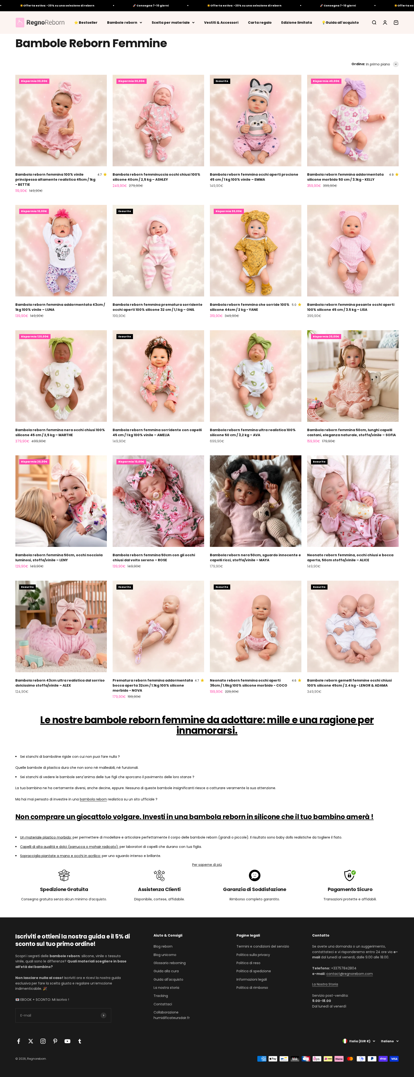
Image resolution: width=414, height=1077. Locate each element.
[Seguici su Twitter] (31, 1041)
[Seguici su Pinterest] (55, 1041)
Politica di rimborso (252, 987)
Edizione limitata (296, 22)
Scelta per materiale (171, 22)
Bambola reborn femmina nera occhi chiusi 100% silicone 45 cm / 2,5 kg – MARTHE (60, 432)
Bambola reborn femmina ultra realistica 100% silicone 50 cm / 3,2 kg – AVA (253, 432)
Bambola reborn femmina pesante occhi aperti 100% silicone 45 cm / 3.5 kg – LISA (350, 307)
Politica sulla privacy (253, 954)
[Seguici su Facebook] (18, 1041)
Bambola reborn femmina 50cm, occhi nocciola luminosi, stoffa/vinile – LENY (59, 557)
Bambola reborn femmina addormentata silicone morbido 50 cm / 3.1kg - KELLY (345, 177)
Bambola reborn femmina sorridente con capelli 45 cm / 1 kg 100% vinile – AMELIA (157, 432)
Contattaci (163, 1004)
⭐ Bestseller (86, 22)
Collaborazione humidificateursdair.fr (172, 1015)
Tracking (161, 995)
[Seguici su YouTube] (67, 1041)
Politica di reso (248, 963)
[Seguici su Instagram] (43, 1041)
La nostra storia (166, 987)
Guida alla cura (166, 971)
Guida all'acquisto (168, 979)
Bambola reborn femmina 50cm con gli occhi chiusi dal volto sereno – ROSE (154, 557)
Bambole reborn (122, 22)
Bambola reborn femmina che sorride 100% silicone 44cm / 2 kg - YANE (249, 307)
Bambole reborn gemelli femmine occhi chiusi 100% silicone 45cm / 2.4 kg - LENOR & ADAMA (349, 683)
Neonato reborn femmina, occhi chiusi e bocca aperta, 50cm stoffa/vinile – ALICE (350, 557)
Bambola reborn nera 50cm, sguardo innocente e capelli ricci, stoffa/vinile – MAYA (255, 557)
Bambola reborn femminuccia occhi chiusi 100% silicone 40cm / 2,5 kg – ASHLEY (156, 177)
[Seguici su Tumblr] (79, 1041)
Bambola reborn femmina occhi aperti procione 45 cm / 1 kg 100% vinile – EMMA (254, 177)
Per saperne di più (207, 864)
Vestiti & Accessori (221, 22)
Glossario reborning (170, 963)
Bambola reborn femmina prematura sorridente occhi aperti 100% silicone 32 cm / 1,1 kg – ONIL (157, 307)
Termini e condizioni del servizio (262, 946)
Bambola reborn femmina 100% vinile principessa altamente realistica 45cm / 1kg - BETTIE (55, 179)
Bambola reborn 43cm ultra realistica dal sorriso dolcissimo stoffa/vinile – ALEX (60, 683)
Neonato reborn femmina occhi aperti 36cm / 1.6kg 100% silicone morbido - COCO (248, 683)
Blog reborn (163, 946)
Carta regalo (260, 22)
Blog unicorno (165, 954)
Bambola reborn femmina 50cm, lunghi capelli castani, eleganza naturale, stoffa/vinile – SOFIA (351, 432)
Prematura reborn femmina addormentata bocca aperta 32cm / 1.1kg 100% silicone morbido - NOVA (153, 685)
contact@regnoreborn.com (349, 973)
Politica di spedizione (253, 971)
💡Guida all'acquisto (340, 22)
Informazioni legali (251, 979)
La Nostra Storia (325, 984)
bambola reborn (93, 799)
